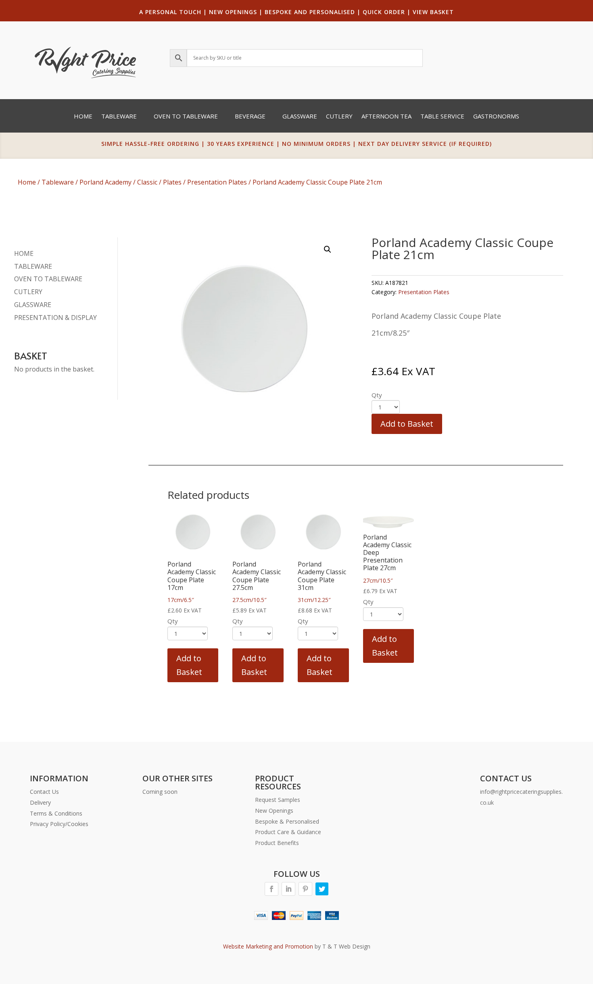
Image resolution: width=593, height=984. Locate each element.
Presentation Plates (217, 182)
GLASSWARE (32, 304)
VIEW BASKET (433, 12)
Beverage (250, 116)
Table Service (442, 116)
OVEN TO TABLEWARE (48, 278)
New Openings (274, 810)
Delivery (40, 802)
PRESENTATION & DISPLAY (55, 317)
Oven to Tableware (186, 116)
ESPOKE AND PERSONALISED (312, 12)
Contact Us (44, 791)
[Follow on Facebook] (271, 889)
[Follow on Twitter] (321, 888)
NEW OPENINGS (233, 12)
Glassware (299, 116)
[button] (327, 249)
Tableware (119, 116)
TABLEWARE (33, 266)
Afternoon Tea (386, 116)
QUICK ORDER (384, 12)
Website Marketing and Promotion (268, 946)
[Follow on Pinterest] (305, 889)
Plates (172, 182)
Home (83, 116)
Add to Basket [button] (189, 665)
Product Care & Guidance (288, 832)
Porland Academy (105, 182)
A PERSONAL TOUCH (170, 12)
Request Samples (277, 799)
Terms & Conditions (56, 813)
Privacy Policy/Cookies (59, 824)
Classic (147, 182)
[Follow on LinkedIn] (288, 889)
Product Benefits (277, 843)
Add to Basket (406, 423)
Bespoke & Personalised (287, 821)
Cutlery (339, 116)
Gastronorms (496, 116)
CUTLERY (28, 291)
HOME (23, 253)
